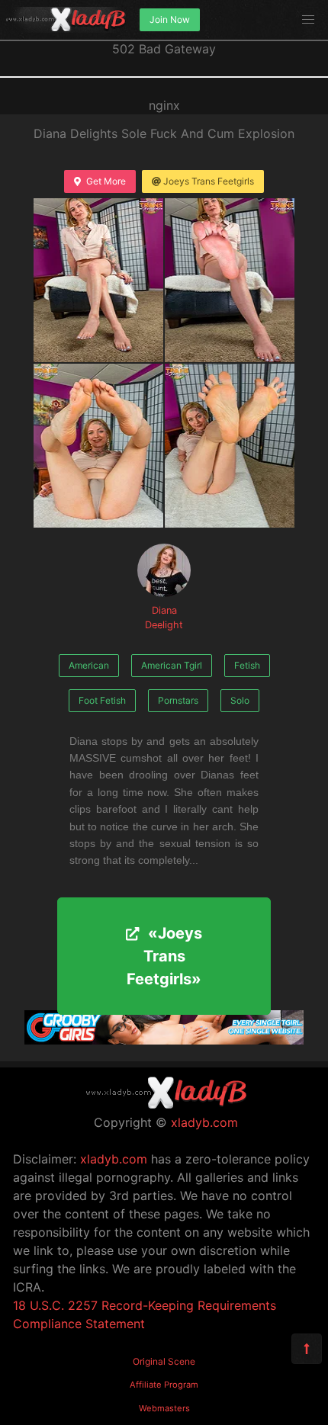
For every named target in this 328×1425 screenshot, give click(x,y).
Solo (239, 700)
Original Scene (164, 1361)
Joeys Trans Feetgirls (208, 181)
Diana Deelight (164, 618)
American (89, 665)
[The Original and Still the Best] (164, 1040)
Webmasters (164, 1408)
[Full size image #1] (229, 280)
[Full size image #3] (229, 446)
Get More (106, 181)
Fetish (247, 665)
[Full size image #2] (98, 446)
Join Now (170, 19)
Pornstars (178, 700)
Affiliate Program (164, 1384)
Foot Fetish (102, 700)
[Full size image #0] (98, 280)
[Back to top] (306, 1349)
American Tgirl (171, 665)
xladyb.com (204, 1122)
